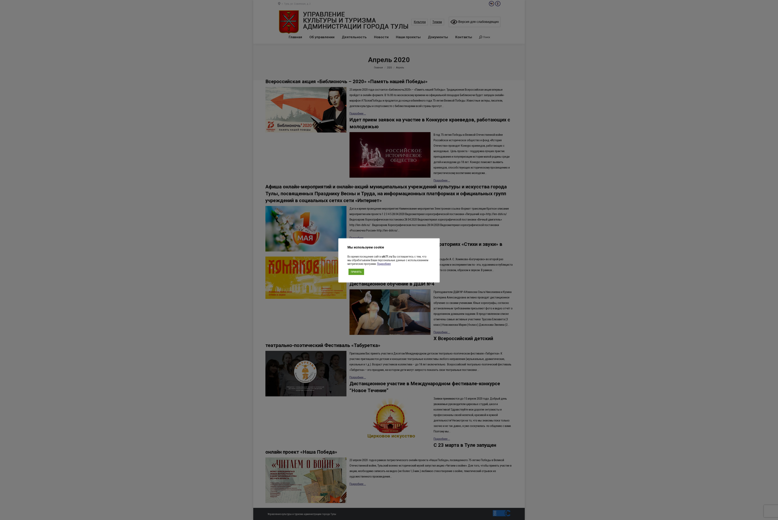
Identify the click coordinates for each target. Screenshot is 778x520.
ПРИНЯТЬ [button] (356, 271)
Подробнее (384, 264)
